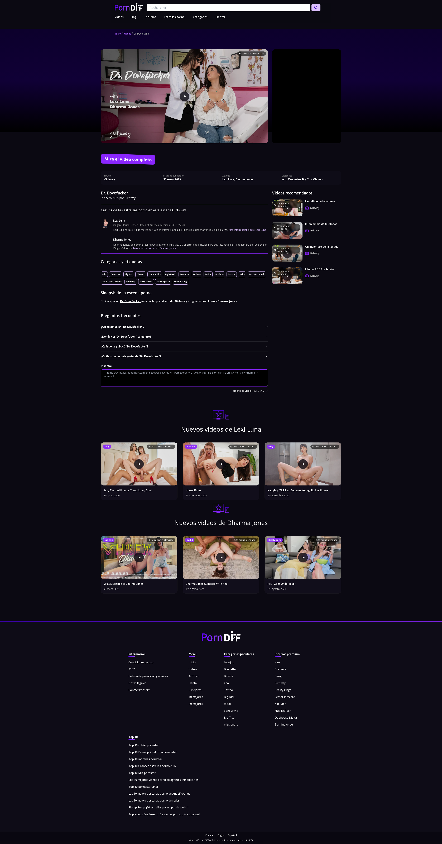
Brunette (184, 274)
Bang (278, 676)
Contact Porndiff (139, 690)
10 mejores (196, 697)
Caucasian (116, 274)
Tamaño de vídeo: (241, 390)
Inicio (118, 33)
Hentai (220, 17)
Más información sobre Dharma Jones (154, 248)
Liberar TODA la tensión (320, 269)
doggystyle (231, 711)
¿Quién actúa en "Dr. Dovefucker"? (122, 326)
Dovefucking (180, 281)
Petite (208, 274)
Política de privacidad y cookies (148, 676)
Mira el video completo (128, 159)
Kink (277, 662)
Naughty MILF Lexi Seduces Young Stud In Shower (298, 490)
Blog (133, 17)
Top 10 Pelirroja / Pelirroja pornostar (152, 752)
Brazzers (280, 669)
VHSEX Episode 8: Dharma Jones (123, 583)
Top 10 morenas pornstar (145, 759)
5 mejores (195, 690)
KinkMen (280, 704)
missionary (231, 724)
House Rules (193, 490)
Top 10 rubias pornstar (143, 745)
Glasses (141, 274)
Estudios (150, 17)
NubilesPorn (283, 711)
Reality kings (283, 690)
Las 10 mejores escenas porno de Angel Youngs (159, 793)
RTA (251, 840)
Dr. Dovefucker (142, 33)
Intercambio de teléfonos (321, 224)
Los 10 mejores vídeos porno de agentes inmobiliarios (163, 780)
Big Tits (128, 274)
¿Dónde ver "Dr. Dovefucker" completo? (126, 336)
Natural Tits (155, 274)
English (221, 835)
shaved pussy (163, 281)
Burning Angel (284, 724)
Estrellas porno (174, 17)
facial (227, 704)
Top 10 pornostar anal (143, 787)
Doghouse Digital (286, 717)
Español (232, 835)
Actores (194, 676)
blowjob (229, 662)
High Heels (170, 274)
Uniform (219, 274)
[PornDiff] (129, 7)
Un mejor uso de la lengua (321, 246)
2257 (131, 669)
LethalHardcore (285, 697)
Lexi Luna (119, 220)
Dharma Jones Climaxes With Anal (207, 583)
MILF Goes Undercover (281, 583)
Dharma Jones (122, 239)
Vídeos (119, 17)
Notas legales (137, 683)
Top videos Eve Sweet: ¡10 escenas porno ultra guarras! (164, 814)
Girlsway (109, 179)
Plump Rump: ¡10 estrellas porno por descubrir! (158, 807)
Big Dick (229, 697)
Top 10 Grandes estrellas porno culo (152, 766)
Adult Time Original (112, 281)
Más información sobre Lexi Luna (247, 229)
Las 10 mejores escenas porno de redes (154, 800)
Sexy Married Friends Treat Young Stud (128, 490)
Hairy (242, 274)
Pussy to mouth (257, 274)
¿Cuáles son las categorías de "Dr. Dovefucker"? (131, 356)
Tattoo (228, 690)
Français (210, 835)
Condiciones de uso (140, 662)
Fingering (130, 281)
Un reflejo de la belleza (320, 201)
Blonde (228, 676)
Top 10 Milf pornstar (142, 773)
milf (104, 274)
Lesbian (197, 274)
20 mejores (196, 704)
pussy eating (146, 281)
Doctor (231, 274)
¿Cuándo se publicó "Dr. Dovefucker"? (124, 346)
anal (226, 683)
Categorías (200, 17)
